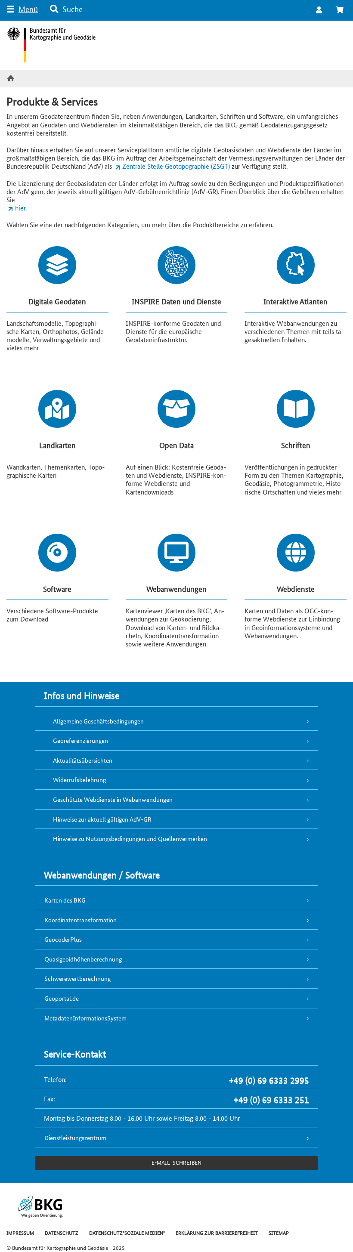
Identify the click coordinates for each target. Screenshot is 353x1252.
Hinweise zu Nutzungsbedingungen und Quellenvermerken (130, 838)
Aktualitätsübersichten (82, 760)
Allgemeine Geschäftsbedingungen (98, 721)
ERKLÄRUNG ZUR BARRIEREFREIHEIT (217, 1232)
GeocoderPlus (63, 939)
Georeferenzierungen (80, 740)
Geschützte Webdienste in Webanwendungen (113, 799)
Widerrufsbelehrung (79, 779)
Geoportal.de (61, 998)
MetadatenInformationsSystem (85, 1018)
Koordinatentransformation (80, 919)
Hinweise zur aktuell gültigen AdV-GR (102, 819)
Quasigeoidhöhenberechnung (83, 959)
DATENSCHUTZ (61, 1232)
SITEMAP (279, 1232)
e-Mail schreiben (176, 1162)
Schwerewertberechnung (77, 978)
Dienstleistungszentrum (75, 1137)
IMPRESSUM (20, 1232)
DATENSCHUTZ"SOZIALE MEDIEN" (127, 1232)
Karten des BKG (65, 900)
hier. (21, 208)
